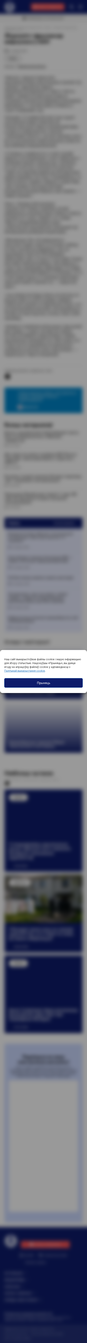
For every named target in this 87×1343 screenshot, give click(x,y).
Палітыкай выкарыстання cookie (24, 670)
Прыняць (43, 683)
